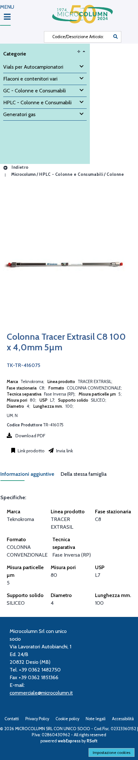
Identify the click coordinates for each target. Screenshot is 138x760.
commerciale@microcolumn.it (41, 693)
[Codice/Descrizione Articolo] (115, 37)
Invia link (64, 451)
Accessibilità (123, 718)
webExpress (69, 741)
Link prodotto (31, 451)
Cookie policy (67, 718)
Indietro (19, 167)
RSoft (92, 741)
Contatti (11, 718)
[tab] (30, 476)
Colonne (115, 174)
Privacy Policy (37, 718)
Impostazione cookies (111, 752)
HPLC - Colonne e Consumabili (71, 174)
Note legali (96, 718)
